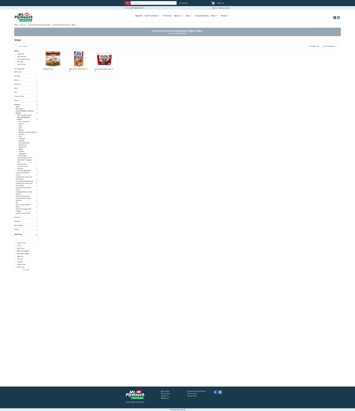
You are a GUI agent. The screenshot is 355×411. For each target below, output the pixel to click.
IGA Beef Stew (48, 69)
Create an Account (224, 8)
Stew (73, 25)
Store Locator (166, 393)
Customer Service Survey (196, 391)
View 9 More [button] (26, 270)
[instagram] (338, 18)
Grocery (23, 25)
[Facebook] (334, 18)
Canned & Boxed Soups (61, 25)
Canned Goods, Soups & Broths (39, 25)
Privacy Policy (192, 396)
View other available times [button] (177, 33)
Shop (16, 25)
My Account (165, 391)
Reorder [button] (185, 3)
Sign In (214, 8)
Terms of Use (192, 393)
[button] (137, 8)
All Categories (19, 69)
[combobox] (128, 3)
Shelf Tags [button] (18, 234)
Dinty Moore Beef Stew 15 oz (78, 70)
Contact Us (165, 396)
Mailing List (165, 398)
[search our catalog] (133, 3)
